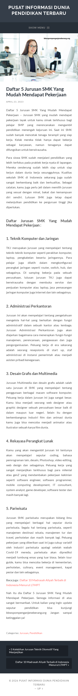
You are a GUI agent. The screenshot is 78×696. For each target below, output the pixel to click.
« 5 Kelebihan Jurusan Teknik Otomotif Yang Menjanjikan (33, 651)
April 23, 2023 (15, 101)
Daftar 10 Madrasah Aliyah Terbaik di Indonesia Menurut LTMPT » (42, 663)
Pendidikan (36, 633)
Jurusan (24, 633)
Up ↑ (40, 688)
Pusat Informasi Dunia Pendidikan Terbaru (39, 10)
